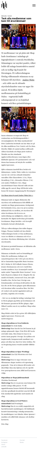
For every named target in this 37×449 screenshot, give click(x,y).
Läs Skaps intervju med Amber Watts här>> (17, 195)
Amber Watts (28, 80)
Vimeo (3, 444)
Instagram (4, 442)
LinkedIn (3, 447)
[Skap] (4, 5)
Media (22, 442)
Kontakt (22, 440)
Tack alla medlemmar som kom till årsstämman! (16, 20)
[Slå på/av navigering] (34, 5)
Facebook (4, 440)
